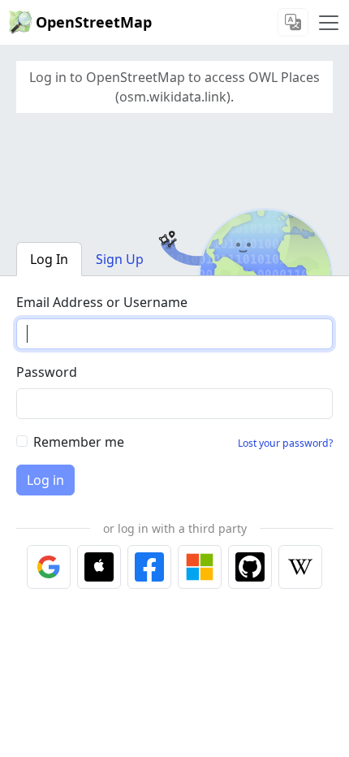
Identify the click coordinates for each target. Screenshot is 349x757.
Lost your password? (285, 443)
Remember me (78, 442)
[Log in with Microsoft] (200, 567)
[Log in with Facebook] (149, 567)
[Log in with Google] (49, 567)
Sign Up (120, 259)
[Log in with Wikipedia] (300, 567)
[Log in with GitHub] (250, 567)
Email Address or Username (101, 302)
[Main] (329, 23)
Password (46, 372)
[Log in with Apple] (99, 567)
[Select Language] (293, 22)
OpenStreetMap (94, 22)
